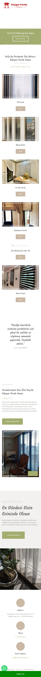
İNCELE (20, 108)
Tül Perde (20, 102)
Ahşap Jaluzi (20, 145)
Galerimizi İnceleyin (13, 535)
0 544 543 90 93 (20, 637)
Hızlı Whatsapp (20, 38)
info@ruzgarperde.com (20, 658)
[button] (4, 668)
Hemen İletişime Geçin (12, 421)
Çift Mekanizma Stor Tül (20, 251)
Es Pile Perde (20, 188)
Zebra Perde (20, 293)
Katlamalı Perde (20, 230)
